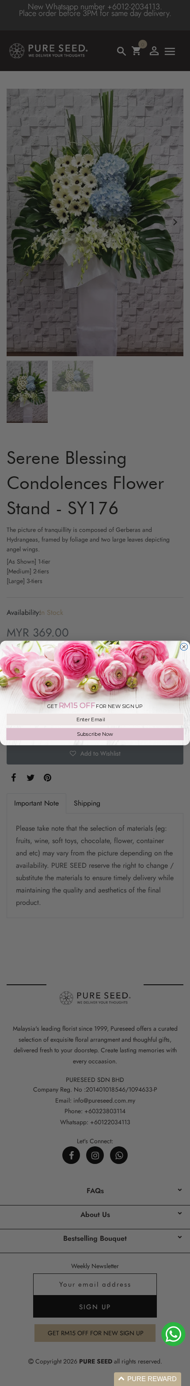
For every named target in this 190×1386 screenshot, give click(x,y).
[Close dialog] (184, 647)
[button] (147, 1379)
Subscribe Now (95, 734)
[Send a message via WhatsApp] (173, 1334)
